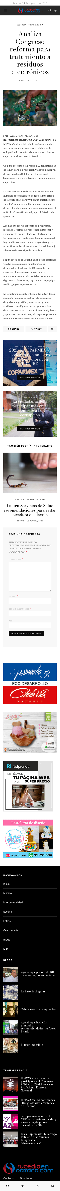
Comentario (15, 559)
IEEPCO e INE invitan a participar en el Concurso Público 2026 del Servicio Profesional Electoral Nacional (37, 1084)
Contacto (8, 1178)
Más (5, 948)
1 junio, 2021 (25, 81)
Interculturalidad (13, 902)
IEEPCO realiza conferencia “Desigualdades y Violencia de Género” (38, 1103)
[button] (55, 10)
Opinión (41, 347)
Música (7, 893)
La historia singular (33, 991)
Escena (30, 499)
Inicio (6, 883)
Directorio (26, 1178)
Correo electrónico (20, 608)
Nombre (13, 596)
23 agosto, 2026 (35, 521)
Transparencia (35, 25)
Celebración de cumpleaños (38, 1009)
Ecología (21, 25)
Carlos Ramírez (38, 370)
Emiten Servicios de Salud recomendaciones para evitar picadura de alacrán (30, 510)
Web (11, 621)
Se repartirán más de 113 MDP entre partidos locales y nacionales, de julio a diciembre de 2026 (39, 1120)
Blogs (6, 939)
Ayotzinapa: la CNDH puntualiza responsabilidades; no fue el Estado (38, 1026)
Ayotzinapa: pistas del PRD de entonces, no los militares (38, 973)
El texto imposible (32, 1045)
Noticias (40, 499)
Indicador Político (24, 347)
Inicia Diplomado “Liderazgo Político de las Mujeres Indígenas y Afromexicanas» (39, 1138)
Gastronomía (10, 930)
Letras (7, 921)
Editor (38, 81)
